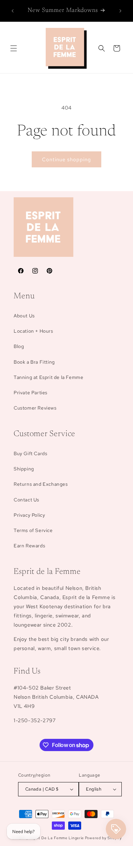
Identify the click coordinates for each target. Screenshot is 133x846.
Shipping (24, 469)
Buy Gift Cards (30, 453)
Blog (19, 346)
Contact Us (26, 500)
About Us (24, 316)
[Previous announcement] (12, 10)
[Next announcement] (120, 10)
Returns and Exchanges (41, 484)
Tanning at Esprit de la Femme (48, 377)
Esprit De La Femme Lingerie (56, 837)
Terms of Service (33, 530)
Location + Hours (33, 331)
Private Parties (30, 392)
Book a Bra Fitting (34, 362)
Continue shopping (66, 159)
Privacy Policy (29, 515)
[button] (13, 48)
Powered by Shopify (103, 837)
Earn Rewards (29, 546)
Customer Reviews (35, 408)
